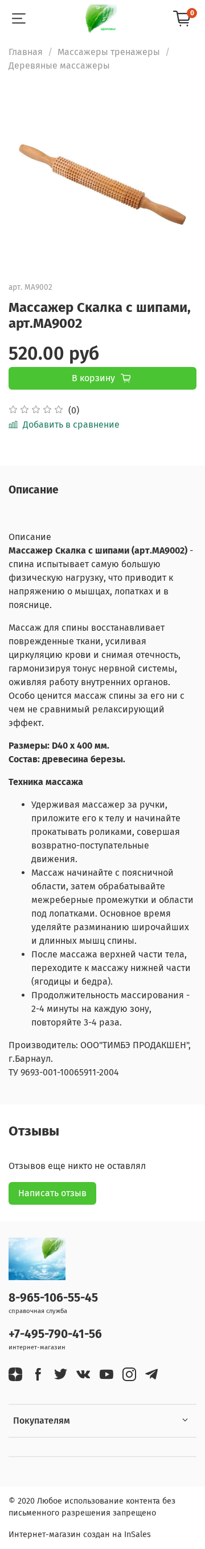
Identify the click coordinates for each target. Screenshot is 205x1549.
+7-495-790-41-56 (55, 1334)
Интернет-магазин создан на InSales (80, 1534)
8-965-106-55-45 (53, 1298)
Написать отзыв (52, 1193)
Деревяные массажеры (59, 65)
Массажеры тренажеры (109, 52)
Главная (26, 52)
